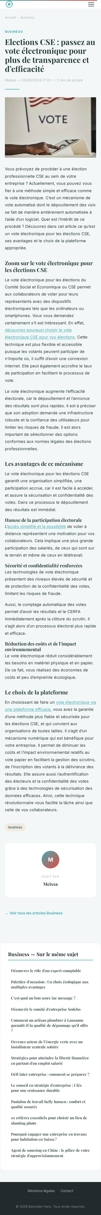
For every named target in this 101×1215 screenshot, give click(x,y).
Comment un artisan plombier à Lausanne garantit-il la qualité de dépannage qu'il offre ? (49, 1025)
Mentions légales (41, 1191)
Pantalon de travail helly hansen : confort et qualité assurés (48, 1104)
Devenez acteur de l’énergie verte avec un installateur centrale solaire (47, 1044)
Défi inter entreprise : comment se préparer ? (50, 1074)
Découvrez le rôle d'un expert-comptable (46, 970)
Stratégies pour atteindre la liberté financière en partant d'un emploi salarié (50, 1060)
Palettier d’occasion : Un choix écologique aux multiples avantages (49, 984)
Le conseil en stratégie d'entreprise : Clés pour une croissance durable (46, 1088)
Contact (67, 1191)
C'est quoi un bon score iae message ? (43, 998)
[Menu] (91, 4)
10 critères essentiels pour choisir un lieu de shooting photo (49, 1120)
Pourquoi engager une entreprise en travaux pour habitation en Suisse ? (49, 1137)
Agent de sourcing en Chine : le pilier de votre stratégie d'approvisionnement (50, 1153)
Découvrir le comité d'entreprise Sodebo (45, 1009)
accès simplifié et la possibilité (37, 526)
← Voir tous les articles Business (34, 913)
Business (27, 17)
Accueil (10, 17)
